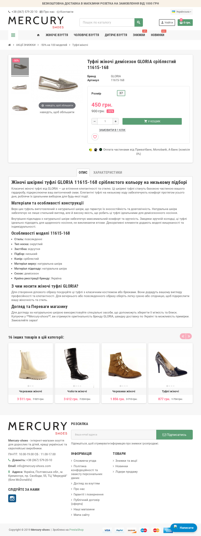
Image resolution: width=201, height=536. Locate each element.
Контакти (66, 12)
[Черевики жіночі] (30, 365)
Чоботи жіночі (77, 391)
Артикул (93, 80)
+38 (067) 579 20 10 (24, 12)
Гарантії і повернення (88, 494)
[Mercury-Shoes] (36, 22)
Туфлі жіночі (170, 391)
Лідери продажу (126, 471)
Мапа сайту (82, 515)
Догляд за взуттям (87, 483)
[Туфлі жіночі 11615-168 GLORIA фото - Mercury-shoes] (20, 67)
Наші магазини (84, 509)
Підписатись (176, 435)
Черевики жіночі (30, 391)
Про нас (49, 12)
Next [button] (189, 336)
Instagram (12, 498)
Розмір (96, 93)
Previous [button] (183, 336)
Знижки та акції (126, 460)
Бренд (91, 76)
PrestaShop (76, 529)
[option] (30, 373)
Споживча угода (85, 460)
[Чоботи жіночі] (77, 365)
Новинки (121, 466)
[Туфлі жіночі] (170, 365)
